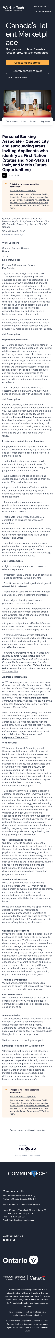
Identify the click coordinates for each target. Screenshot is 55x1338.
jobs (23, 121)
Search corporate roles (27, 71)
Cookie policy (34, 1156)
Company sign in (41, 6)
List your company (42, 11)
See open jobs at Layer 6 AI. (23, 190)
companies (12, 121)
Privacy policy (21, 1156)
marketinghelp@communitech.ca (27, 1315)
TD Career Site (10, 671)
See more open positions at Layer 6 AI (27, 1130)
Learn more (20, 874)
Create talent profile (27, 62)
